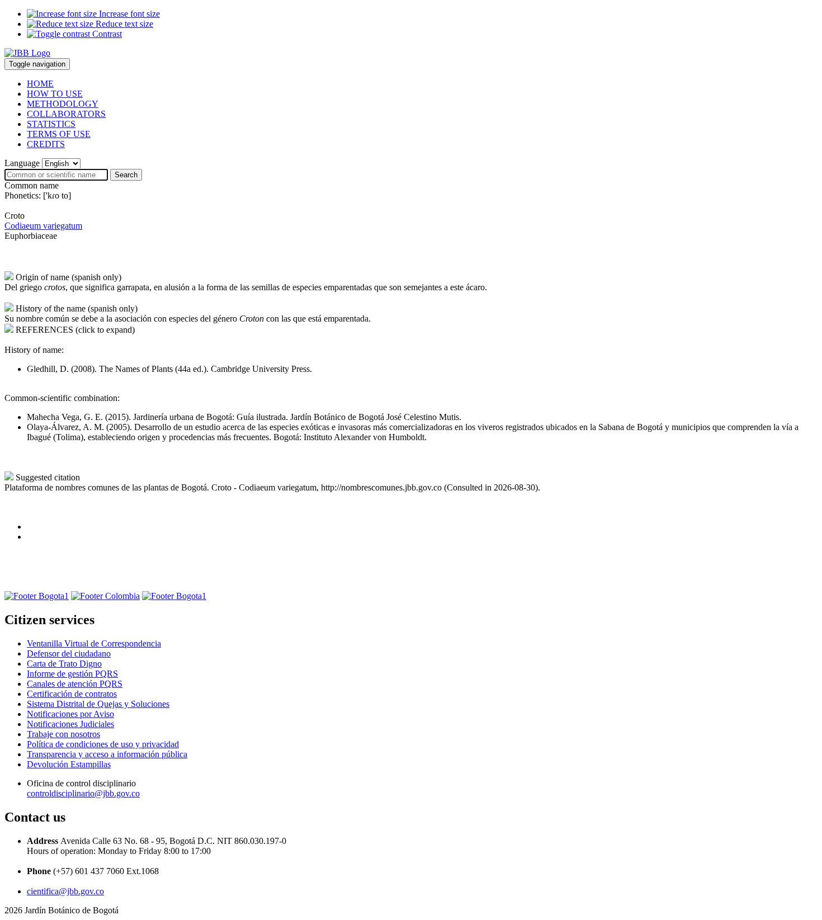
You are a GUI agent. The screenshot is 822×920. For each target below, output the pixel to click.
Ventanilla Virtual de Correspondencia (94, 643)
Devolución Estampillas (69, 764)
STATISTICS (51, 124)
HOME (40, 83)
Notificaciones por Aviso (70, 714)
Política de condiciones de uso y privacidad (103, 744)
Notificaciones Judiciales (70, 724)
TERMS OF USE (59, 134)
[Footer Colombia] (105, 596)
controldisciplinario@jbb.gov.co (83, 793)
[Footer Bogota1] (36, 596)
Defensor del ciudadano (69, 653)
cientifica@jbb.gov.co (65, 891)
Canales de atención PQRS (74, 683)
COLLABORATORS (66, 114)
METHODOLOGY (62, 103)
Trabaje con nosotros (63, 734)
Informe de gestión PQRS (72, 673)
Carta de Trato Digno (64, 663)
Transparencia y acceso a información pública (107, 754)
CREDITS (46, 144)
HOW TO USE (55, 93)
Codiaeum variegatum (43, 225)
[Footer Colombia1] (174, 596)
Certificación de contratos (72, 694)
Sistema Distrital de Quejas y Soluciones (98, 704)
